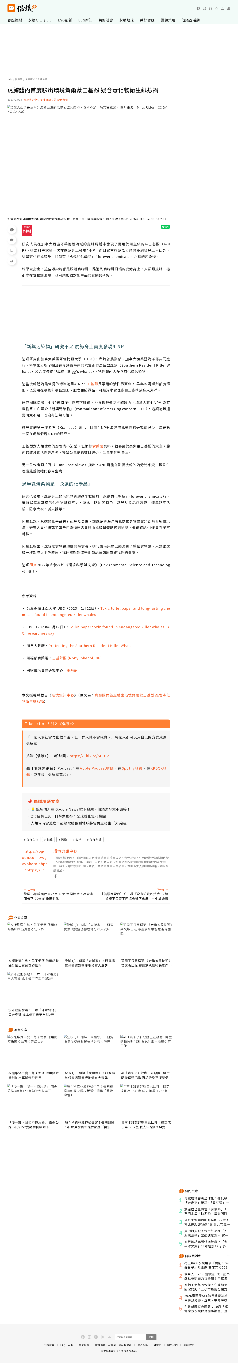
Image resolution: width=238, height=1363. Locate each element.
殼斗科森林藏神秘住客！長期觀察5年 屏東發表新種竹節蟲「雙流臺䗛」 (89, 1124)
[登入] (222, 8)
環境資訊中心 (63, 695)
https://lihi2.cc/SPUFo (90, 755)
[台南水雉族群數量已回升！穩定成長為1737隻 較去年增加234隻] (146, 1101)
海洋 (78, 839)
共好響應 (147, 19)
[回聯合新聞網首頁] (11, 8)
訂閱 (151, 1337)
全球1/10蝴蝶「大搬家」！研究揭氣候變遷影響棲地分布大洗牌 (90, 962)
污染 (64, 839)
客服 (70, 1345)
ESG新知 (85, 19)
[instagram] (204, 8)
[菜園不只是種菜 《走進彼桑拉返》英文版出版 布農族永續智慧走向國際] (146, 940)
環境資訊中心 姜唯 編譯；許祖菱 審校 (46, 99)
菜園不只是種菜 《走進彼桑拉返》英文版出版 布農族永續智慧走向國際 (146, 963)
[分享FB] (11, 229)
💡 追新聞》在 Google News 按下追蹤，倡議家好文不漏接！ (80, 809)
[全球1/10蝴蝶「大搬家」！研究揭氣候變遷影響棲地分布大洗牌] (90, 940)
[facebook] (198, 8)
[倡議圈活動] (229, 1256)
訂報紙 (158, 1345)
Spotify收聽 (132, 768)
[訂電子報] (216, 8)
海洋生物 (33, 839)
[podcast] (210, 8)
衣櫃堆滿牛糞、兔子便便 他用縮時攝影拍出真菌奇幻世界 (33, 962)
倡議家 (18, 79)
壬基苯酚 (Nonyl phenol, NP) (77, 657)
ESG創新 (65, 19)
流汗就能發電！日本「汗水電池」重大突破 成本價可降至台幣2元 (33, 1012)
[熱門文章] (229, 1191)
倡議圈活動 (191, 19)
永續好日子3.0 (40, 19)
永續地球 (126, 19)
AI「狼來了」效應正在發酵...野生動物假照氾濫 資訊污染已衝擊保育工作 (146, 1075)
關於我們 (172, 1345)
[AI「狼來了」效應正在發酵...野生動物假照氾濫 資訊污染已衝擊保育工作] (146, 1052)
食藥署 (97, 446)
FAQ (62, 1345)
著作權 (112, 1345)
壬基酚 (92, 383)
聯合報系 (142, 1345)
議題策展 (168, 19)
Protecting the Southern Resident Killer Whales (91, 645)
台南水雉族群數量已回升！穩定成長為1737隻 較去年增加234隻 (146, 1124)
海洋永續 (96, 839)
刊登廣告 (49, 1345)
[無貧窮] (27, 230)
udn (10, 79)
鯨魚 (50, 839)
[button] (229, 8)
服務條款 (100, 1345)
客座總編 (14, 19)
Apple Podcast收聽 (97, 768)
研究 (33, 564)
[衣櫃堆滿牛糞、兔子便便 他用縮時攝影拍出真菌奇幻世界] (33, 940)
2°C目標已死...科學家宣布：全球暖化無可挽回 (68, 816)
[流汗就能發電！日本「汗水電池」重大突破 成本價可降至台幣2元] (33, 989)
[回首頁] (22, 8)
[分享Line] (11, 240)
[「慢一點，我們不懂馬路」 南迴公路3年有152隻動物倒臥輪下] (33, 1101)
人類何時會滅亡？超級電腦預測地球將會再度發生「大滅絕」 (80, 823)
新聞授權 (84, 1345)
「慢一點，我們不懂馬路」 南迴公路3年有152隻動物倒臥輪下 (33, 1124)
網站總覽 (188, 1345)
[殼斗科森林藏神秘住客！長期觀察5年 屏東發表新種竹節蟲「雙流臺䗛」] (90, 1101)
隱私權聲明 (125, 1345)
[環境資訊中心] (35, 861)
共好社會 (106, 19)
